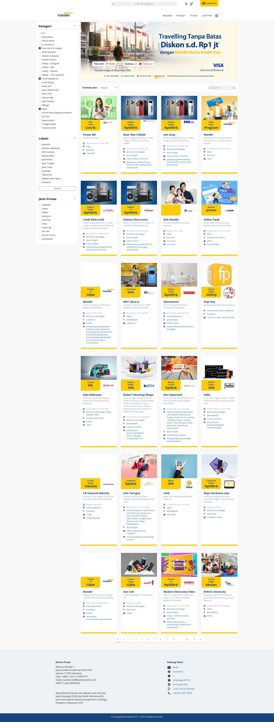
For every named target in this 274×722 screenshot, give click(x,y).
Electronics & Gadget (52, 48)
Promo (194, 15)
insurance (171, 244)
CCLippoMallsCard (134, 438)
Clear (43, 33)
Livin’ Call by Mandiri (183, 688)
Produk (180, 15)
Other (44, 108)
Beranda (167, 15)
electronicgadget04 (134, 433)
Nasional (46, 144)
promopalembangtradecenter (99, 332)
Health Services (49, 59)
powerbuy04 (132, 430)
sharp (182, 622)
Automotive (47, 36)
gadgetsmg (131, 162)
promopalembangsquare (97, 334)
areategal (186, 438)
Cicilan (45, 208)
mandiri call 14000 (182, 693)
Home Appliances (50, 78)
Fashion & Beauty (50, 55)
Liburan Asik (47, 97)
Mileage (45, 105)
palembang (91, 326)
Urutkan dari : (90, 87)
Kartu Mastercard (50, 89)
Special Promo (49, 235)
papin (97, 329)
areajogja (143, 247)
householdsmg (173, 326)
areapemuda (132, 167)
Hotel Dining (48, 82)
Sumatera (46, 182)
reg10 (88, 425)
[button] (186, 3)
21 (194, 639)
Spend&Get (47, 238)
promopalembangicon (95, 340)
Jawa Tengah (48, 163)
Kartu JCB (46, 86)
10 (173, 639)
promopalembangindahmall (98, 337)
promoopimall (92, 342)
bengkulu (90, 329)
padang (100, 326)
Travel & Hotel (49, 127)
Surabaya (46, 170)
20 (187, 639)
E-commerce (48, 44)
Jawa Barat (47, 159)
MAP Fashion (48, 101)
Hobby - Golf (48, 67)
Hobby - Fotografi (50, 63)
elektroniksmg (143, 162)
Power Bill (46, 227)
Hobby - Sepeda (49, 71)
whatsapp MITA (181, 680)
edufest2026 (145, 165)
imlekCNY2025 (132, 165)
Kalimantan (47, 174)
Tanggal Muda (49, 123)
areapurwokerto (174, 441)
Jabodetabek (48, 155)
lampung (105, 329)
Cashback (46, 204)
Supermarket (48, 120)
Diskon (45, 212)
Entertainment (49, 52)
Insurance (46, 216)
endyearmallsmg (174, 438)
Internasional (48, 151)
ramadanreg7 (148, 537)
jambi (106, 326)
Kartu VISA (47, 93)
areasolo (102, 249)
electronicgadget (133, 435)
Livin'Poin (207, 15)
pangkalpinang (92, 518)
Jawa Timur (47, 167)
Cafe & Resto (48, 40)
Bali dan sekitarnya (51, 148)
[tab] (57, 80)
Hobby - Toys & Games (53, 74)
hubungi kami (180, 684)
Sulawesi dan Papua (51, 178)
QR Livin (45, 116)
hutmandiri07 (172, 627)
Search (57, 188)
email (175, 667)
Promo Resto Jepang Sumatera (56, 112)
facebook (177, 671)
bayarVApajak (213, 244)
